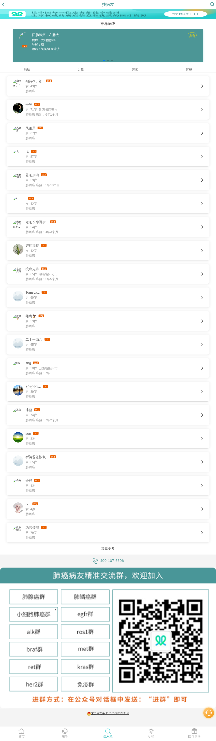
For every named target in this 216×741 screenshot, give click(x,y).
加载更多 (108, 548)
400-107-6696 (112, 561)
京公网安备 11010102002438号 (110, 713)
